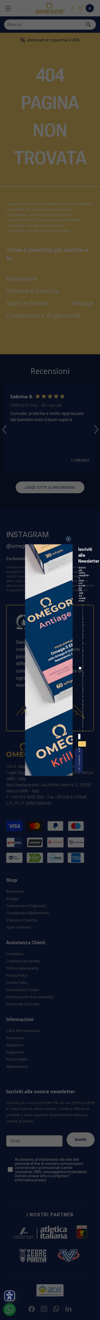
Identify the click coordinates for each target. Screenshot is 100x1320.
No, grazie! (79, 760)
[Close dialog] (68, 539)
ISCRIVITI (82, 744)
